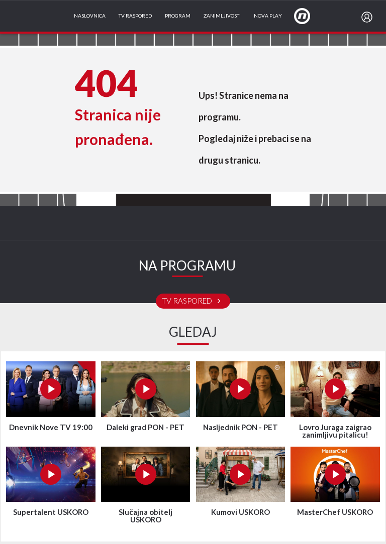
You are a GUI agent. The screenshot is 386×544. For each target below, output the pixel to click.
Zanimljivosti (222, 16)
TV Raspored (135, 16)
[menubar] (369, 17)
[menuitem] (369, 17)
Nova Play (268, 16)
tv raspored (188, 301)
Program (177, 16)
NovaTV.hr (309, 16)
